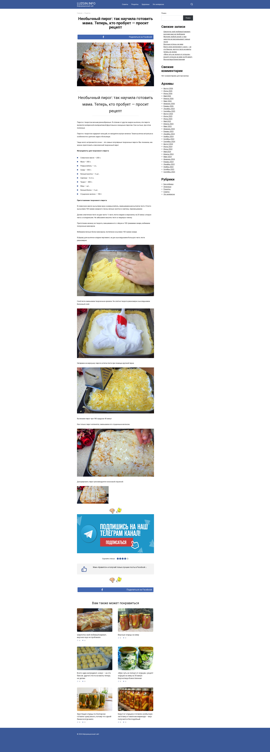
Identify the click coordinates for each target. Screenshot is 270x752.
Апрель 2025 (168, 124)
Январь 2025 (168, 131)
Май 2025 (167, 121)
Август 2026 (168, 88)
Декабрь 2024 (169, 134)
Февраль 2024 (169, 159)
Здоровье (145, 4)
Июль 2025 (167, 116)
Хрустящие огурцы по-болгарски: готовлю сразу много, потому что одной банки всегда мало (94, 716)
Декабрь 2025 (169, 109)
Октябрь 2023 (168, 169)
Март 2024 (167, 157)
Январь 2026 (168, 106)
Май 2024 (167, 152)
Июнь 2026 (167, 94)
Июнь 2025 (167, 119)
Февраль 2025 (169, 129)
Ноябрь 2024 (168, 136)
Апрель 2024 (168, 154)
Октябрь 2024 (168, 139)
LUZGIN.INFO (86, 3)
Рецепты (134, 4)
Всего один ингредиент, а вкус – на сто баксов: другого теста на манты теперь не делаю (94, 675)
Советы (125, 4)
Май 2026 (167, 96)
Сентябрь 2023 (169, 172)
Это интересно (158, 4)
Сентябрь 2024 (169, 142)
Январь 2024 (168, 162)
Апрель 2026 (168, 99)
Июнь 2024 (167, 149)
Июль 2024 (167, 147)
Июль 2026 (167, 91)
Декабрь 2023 (169, 164)
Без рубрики (168, 184)
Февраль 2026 (169, 104)
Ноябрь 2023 (168, 167)
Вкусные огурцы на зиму (128, 635)
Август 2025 (168, 114)
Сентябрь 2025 (169, 111)
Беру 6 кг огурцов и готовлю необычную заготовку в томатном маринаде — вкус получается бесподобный (135, 716)
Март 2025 (167, 126)
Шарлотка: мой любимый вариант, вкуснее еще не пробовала (92, 636)
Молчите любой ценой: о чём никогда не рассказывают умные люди (176, 39)
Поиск (163, 13)
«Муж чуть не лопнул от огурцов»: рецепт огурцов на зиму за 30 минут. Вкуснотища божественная (135, 675)
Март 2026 (167, 101)
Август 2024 (168, 144)
